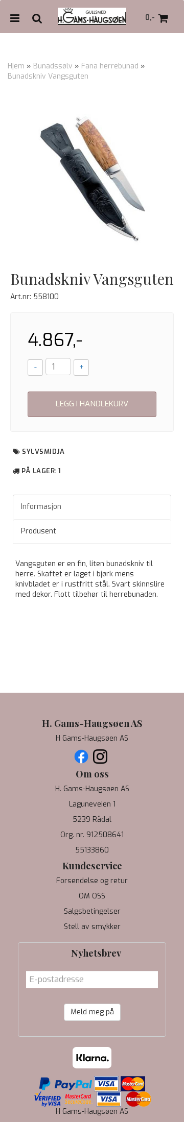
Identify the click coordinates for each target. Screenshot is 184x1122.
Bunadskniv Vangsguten (48, 76)
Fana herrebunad (110, 66)
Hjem (16, 66)
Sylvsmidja (43, 451)
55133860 (92, 850)
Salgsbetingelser (92, 911)
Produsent (38, 531)
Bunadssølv (53, 66)
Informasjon (41, 506)
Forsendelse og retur (92, 881)
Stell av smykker (92, 927)
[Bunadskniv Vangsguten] (92, 178)
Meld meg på (92, 1012)
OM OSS (92, 896)
